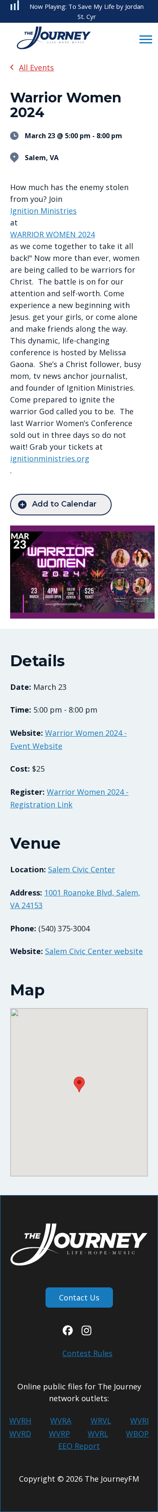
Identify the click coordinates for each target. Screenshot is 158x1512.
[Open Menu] (143, 39)
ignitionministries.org (49, 458)
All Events (36, 67)
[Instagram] (86, 1332)
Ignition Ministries (43, 211)
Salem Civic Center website (94, 951)
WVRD (20, 1434)
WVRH (20, 1420)
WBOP (137, 1434)
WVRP (59, 1434)
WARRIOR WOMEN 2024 (52, 234)
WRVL (101, 1420)
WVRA (60, 1420)
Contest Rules (87, 1353)
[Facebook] (67, 1332)
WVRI (139, 1420)
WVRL (98, 1434)
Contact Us (79, 1297)
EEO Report (79, 1446)
